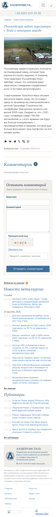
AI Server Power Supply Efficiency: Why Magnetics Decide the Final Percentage (30, 401)
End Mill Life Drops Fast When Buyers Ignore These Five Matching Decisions (30, 423)
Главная (7, 20)
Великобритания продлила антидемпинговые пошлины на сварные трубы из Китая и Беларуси (31, 380)
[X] (19, 141)
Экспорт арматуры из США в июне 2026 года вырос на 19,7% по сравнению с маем (31, 328)
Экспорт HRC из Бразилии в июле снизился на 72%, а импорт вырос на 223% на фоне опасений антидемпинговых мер (30, 349)
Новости (33, 488)
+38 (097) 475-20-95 (28, 13)
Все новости (10, 388)
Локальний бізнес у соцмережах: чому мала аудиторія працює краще (31, 409)
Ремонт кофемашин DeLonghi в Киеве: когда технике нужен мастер (30, 416)
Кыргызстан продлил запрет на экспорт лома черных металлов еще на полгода (31, 359)
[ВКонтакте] (10, 141)
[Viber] (23, 141)
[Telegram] (14, 141)
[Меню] (43, 5)
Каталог (8, 493)
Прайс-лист (34, 493)
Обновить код (15, 249)
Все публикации (11, 437)
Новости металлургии (23, 20)
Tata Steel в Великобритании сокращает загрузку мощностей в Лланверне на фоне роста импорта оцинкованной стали (31, 369)
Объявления (11, 498)
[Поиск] (51, 6)
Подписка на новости (14, 282)
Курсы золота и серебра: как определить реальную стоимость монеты (32, 430)
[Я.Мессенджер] (5, 141)
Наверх (8, 503)
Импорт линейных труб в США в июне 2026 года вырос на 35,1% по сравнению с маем (32, 338)
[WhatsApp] (28, 141)
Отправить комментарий (28, 268)
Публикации (14, 394)
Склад (32, 498)
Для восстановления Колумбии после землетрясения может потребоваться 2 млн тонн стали (31, 318)
